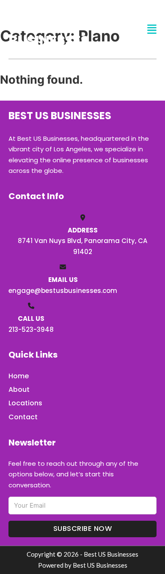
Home (18, 376)
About (19, 389)
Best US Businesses (48, 29)
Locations (25, 403)
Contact (23, 417)
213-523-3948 (31, 329)
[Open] (152, 29)
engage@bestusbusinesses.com (62, 290)
